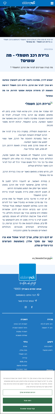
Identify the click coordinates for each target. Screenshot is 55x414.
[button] (52, 3)
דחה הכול (27, 401)
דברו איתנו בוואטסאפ (26, 295)
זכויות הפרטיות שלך (27, 392)
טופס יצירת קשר (26, 301)
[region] (27, 392)
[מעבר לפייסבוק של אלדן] (32, 307)
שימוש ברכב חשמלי (11, 39)
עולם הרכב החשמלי (27, 39)
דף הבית (50, 39)
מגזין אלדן (40, 39)
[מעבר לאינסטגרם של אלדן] (25, 307)
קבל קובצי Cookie (27, 409)
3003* (17, 289)
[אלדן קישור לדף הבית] (28, 3)
